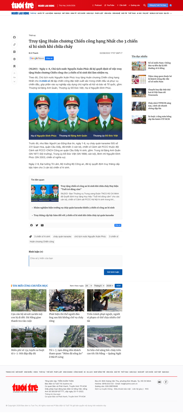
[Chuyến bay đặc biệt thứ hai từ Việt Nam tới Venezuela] (139, 92)
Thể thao (132, 13)
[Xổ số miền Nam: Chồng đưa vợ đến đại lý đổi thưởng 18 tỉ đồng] (139, 66)
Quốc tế (41, 13)
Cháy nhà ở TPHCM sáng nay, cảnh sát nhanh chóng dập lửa (159, 106)
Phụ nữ (146, 13)
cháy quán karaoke (62, 236)
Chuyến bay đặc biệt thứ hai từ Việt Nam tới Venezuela (159, 92)
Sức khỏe (81, 13)
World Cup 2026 (156, 13)
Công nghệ (78, 372)
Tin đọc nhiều (139, 56)
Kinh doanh (68, 372)
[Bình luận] (14, 52)
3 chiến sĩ (113, 236)
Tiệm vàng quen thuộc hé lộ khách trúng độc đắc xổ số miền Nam (160, 79)
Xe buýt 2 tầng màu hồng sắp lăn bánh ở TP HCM (159, 117)
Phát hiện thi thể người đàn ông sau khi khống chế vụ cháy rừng (66, 317)
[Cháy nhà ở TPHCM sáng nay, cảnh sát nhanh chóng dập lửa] (139, 106)
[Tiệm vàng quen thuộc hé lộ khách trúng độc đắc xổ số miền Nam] (139, 79)
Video (35, 372)
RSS (146, 389)
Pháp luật (99, 13)
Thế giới (49, 372)
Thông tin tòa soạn (52, 394)
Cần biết (122, 5)
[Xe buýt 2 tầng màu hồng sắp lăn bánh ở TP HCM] (139, 119)
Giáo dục (90, 13)
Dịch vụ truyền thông (103, 389)
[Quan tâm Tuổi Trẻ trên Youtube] (159, 382)
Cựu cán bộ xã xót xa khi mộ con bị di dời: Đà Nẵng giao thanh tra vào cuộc (26, 317)
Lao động (49, 13)
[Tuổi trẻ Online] (25, 387)
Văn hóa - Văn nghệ (112, 13)
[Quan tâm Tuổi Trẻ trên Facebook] (166, 382)
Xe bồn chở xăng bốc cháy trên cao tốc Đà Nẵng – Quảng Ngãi (104, 352)
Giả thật (157, 372)
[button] (14, 73)
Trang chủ (10, 372)
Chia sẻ (49, 58)
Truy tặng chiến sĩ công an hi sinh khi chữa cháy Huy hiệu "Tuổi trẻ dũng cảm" (89, 188)
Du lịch (90, 372)
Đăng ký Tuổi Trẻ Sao (158, 5)
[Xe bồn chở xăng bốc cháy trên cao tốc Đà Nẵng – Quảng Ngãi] (104, 336)
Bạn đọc (57, 13)
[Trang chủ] (20, 13)
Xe (85, 372)
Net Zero (66, 13)
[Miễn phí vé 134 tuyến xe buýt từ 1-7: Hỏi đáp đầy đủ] (28, 336)
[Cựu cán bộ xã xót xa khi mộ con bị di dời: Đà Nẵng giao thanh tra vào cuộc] (28, 300)
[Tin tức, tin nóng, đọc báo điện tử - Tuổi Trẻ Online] (24, 5)
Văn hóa (109, 372)
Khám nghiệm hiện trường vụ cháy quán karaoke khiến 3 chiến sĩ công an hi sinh (74, 207)
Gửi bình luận (113, 272)
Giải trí (124, 13)
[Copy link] (14, 45)
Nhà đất (141, 372)
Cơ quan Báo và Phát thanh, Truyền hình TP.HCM (65, 397)
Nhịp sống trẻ (99, 372)
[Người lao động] (46, 5)
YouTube (110, 5)
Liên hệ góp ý (137, 389)
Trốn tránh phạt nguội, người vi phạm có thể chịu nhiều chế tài (103, 317)
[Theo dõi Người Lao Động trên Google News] (37, 58)
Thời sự (33, 13)
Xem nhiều (28, 372)
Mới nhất (19, 372)
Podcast (98, 5)
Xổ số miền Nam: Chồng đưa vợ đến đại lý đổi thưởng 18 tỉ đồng (159, 65)
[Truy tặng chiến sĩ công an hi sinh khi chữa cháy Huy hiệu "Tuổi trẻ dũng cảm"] (45, 193)
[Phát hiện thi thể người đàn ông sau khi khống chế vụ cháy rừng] (66, 300)
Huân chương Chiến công (42, 241)
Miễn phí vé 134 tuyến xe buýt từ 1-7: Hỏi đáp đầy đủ (27, 352)
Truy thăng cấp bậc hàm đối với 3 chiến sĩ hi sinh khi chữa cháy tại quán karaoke (74, 215)
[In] (14, 59)
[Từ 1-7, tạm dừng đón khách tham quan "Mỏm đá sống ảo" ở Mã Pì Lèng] (66, 336)
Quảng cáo (135, 5)
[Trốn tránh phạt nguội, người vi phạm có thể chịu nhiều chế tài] (104, 300)
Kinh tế (73, 13)
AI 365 (139, 13)
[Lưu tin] (14, 66)
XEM (118, 286)
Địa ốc (166, 13)
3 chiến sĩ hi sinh (42, 236)
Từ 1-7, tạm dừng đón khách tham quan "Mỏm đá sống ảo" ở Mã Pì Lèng (66, 353)
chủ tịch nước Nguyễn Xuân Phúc (90, 236)
